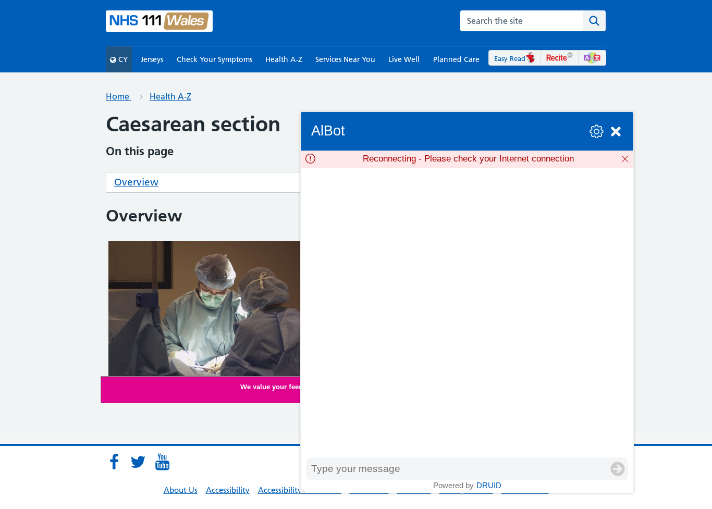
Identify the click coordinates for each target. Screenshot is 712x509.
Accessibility (228, 490)
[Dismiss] (625, 159)
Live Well (404, 59)
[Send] (617, 468)
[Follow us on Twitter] (138, 462)
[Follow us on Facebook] (114, 462)
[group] (467, 312)
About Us (181, 490)
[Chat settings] (597, 132)
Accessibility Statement (299, 490)
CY (122, 59)
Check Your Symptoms (214, 59)
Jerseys (152, 59)
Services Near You (345, 59)
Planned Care (456, 59)
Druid (488, 485)
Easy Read (509, 58)
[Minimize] (616, 132)
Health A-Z (283, 59)
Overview (136, 182)
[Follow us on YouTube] (162, 462)
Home (118, 96)
